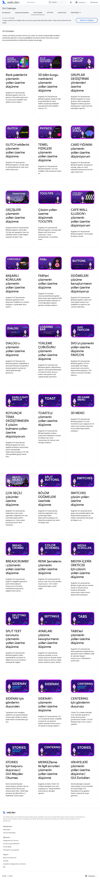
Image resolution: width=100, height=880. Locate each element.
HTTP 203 (50, 12)
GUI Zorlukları (37, 12)
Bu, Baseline (6, 12)
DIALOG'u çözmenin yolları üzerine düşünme (15, 349)
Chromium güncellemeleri (11, 843)
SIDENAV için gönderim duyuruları (15, 702)
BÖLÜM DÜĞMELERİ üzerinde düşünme (47, 499)
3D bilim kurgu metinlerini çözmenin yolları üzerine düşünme (48, 82)
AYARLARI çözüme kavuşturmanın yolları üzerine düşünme (48, 639)
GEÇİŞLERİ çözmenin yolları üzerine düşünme (15, 215)
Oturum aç (94, 2)
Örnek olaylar (7, 847)
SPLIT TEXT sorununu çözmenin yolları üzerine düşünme (15, 639)
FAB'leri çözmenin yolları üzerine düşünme (47, 281)
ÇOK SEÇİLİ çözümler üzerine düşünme (14, 499)
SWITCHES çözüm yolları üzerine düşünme (80, 499)
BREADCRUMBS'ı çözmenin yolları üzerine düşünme (17, 567)
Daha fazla (30, 2)
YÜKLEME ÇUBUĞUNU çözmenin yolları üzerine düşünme (47, 351)
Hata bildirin (6, 829)
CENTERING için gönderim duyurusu (80, 702)
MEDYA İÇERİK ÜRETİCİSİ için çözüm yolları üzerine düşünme (81, 569)
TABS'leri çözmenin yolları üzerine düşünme (80, 637)
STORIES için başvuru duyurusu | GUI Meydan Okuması (14, 770)
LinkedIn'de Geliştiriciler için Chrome (14, 864)
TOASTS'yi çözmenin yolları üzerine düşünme (47, 419)
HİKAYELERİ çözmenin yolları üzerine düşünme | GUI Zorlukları (80, 770)
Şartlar (4, 876)
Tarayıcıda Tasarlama (22, 12)
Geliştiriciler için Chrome (10, 840)
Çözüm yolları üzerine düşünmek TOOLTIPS (47, 215)
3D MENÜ (77, 413)
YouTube (5, 861)
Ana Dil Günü (62, 12)
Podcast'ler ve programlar (11, 850)
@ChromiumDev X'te (9, 858)
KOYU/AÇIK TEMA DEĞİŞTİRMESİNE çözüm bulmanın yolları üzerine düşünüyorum (17, 424)
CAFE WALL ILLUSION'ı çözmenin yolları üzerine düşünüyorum (80, 217)
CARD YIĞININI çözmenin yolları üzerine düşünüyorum (81, 150)
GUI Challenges (9, 8)
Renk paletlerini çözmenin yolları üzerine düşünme (16, 80)
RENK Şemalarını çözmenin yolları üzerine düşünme (49, 567)
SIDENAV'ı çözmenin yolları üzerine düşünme (47, 704)
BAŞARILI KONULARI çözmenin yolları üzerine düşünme (15, 283)
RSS (4, 867)
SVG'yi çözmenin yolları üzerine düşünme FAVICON (82, 349)
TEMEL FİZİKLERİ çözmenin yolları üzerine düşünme (47, 152)
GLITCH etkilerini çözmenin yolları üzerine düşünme (17, 150)
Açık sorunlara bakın (9, 833)
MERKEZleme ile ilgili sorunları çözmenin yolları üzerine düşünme (49, 770)
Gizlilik (10, 876)
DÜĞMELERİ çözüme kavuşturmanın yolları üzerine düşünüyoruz (81, 283)
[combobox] (57, 2)
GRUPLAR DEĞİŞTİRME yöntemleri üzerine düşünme (80, 82)
